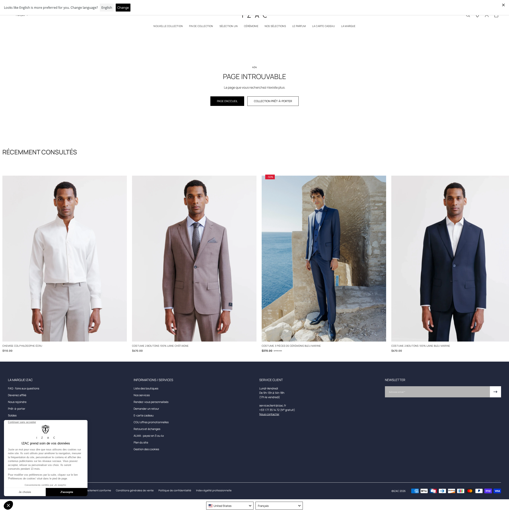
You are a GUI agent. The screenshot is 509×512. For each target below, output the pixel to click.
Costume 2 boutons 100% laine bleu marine (420, 345)
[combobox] (230, 506)
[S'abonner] (495, 391)
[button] (168, 27)
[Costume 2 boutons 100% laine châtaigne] (194, 259)
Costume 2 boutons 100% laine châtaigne (160, 345)
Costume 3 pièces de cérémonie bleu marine (291, 345)
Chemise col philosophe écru (22, 345)
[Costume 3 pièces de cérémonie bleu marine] (324, 259)
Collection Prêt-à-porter (273, 101)
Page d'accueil (227, 101)
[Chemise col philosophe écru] (64, 259)
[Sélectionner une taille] (64, 335)
